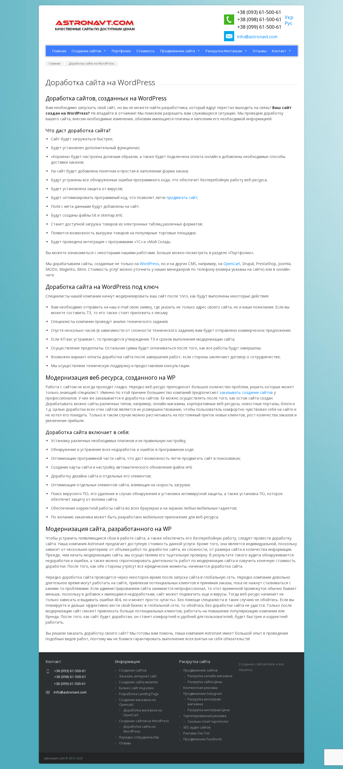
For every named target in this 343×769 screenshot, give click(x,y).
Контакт (279, 50)
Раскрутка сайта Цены (205, 682)
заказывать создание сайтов (246, 392)
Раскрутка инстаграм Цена (209, 710)
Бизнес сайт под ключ (136, 688)
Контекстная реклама (200, 687)
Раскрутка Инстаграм (224, 50)
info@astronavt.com (257, 37)
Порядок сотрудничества (139, 737)
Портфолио (121, 50)
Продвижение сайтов (200, 670)
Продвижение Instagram (202, 693)
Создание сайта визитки (138, 682)
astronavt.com (54, 758)
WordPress (149, 263)
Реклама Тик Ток (196, 733)
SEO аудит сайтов (196, 727)
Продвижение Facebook (202, 739)
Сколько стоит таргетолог (208, 721)
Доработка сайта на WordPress (139, 729)
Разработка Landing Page (139, 694)
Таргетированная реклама (204, 716)
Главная (59, 50)
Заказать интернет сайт (138, 676)
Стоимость (145, 50)
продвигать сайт (182, 197)
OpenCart (231, 263)
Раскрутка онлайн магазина (210, 676)
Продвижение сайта (177, 50)
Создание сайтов (86, 50)
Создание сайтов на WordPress (144, 721)
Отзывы (260, 50)
